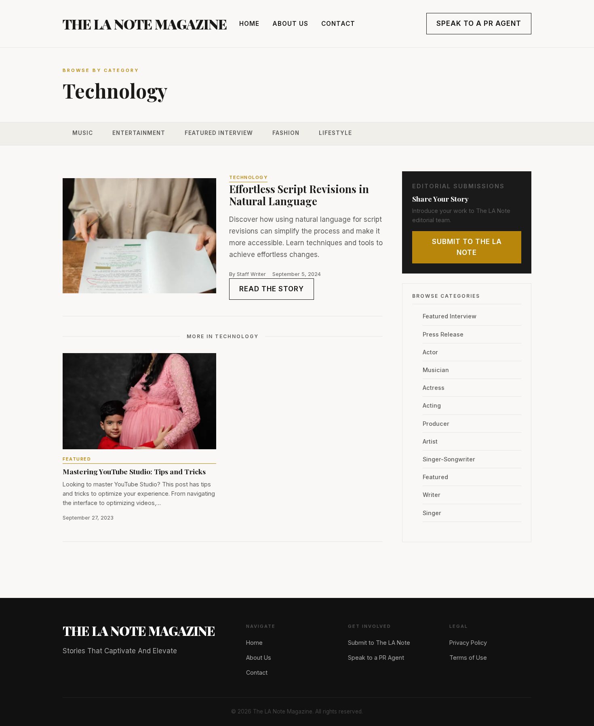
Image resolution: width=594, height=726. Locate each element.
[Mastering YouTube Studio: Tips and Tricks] (139, 401)
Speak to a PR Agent (478, 23)
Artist (430, 441)
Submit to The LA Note (467, 247)
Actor (430, 352)
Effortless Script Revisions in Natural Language (299, 195)
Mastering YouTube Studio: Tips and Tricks (134, 471)
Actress (433, 387)
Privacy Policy (468, 642)
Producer (436, 423)
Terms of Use (468, 657)
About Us (290, 23)
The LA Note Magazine (145, 24)
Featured (77, 459)
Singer (432, 512)
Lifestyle (335, 133)
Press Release (443, 334)
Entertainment (138, 133)
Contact (338, 23)
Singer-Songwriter (449, 459)
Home (249, 23)
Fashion (285, 133)
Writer (431, 494)
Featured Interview (219, 133)
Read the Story (271, 289)
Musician (436, 369)
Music (82, 133)
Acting (432, 405)
